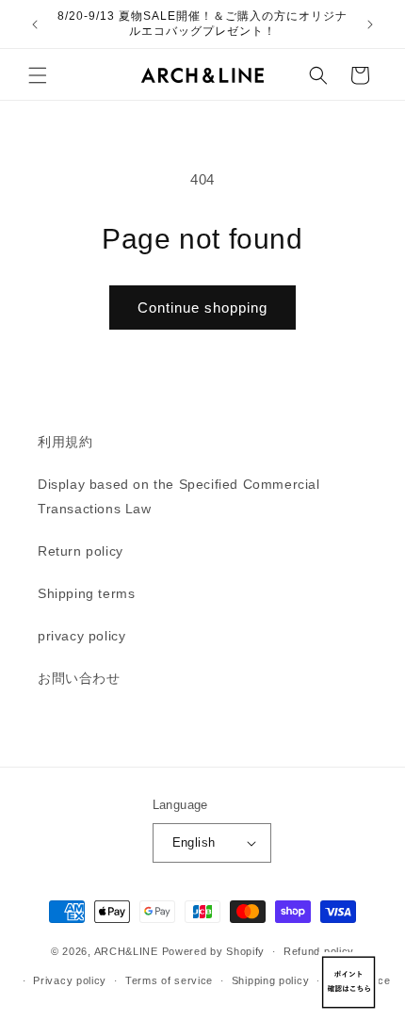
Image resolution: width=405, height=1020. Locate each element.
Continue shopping (202, 308)
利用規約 (65, 441)
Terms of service (169, 980)
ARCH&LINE (126, 951)
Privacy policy (69, 980)
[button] (37, 75)
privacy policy (81, 635)
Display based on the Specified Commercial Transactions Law (179, 496)
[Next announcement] (370, 24)
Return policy (80, 551)
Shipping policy (271, 980)
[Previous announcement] (35, 24)
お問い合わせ (79, 678)
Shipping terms (86, 593)
